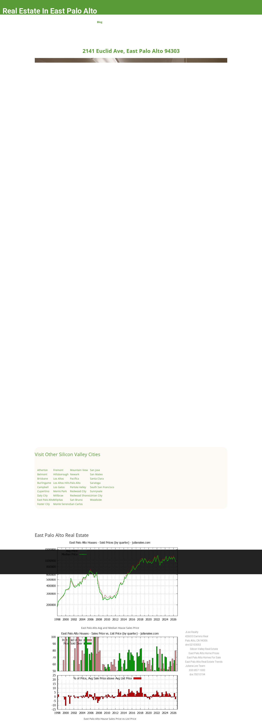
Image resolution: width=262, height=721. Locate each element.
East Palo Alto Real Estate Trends (204, 661)
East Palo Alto (45, 499)
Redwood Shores (80, 495)
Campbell (43, 487)
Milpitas (58, 499)
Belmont (42, 474)
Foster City (43, 504)
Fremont (58, 470)
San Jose (95, 470)
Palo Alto (75, 483)
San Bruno (76, 499)
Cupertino (43, 491)
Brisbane (42, 478)
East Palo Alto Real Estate (62, 535)
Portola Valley (78, 487)
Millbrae (58, 495)
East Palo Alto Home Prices (204, 653)
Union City (96, 495)
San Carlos (76, 504)
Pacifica (74, 478)
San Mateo (96, 474)
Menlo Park (60, 491)
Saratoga (95, 483)
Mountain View (79, 470)
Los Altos (58, 478)
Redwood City (78, 491)
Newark (74, 474)
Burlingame (44, 483)
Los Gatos (59, 487)
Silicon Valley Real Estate (204, 649)
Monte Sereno (61, 504)
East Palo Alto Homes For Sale (204, 657)
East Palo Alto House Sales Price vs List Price (110, 718)
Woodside (96, 499)
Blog (99, 22)
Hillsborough (61, 474)
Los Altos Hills (61, 483)
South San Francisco (102, 487)
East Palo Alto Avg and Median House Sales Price (110, 628)
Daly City (42, 495)
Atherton (42, 470)
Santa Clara (97, 478)
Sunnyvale (96, 491)
